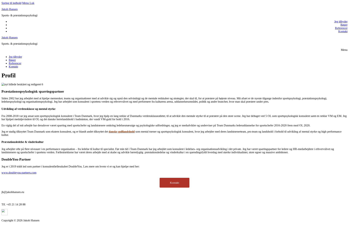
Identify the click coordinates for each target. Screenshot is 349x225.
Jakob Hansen (9, 9)
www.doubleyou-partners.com (18, 172)
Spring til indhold (11, 3)
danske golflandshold (122, 131)
